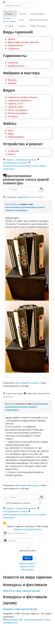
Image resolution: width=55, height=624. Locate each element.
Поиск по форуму (10, 21)
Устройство (13, 150)
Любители (13, 62)
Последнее (7, 18)
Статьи (22, 13)
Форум (8, 13)
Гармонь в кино (15, 106)
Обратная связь (38, 25)
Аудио (11, 133)
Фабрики (12, 83)
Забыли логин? (27, 566)
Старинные (13, 48)
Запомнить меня (27, 550)
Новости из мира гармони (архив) (21, 590)
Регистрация (33, 382)
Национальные (15, 45)
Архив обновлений (38, 19)
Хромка (11, 38)
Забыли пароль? (27, 563)
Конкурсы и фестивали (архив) (20, 608)
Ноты (21, 19)
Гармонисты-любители (19, 100)
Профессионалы (16, 65)
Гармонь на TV (15, 103)
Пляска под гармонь (18, 113)
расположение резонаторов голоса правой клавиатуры (25, 209)
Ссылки (21, 25)
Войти (19, 382)
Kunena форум (34, 529)
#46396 (47, 393)
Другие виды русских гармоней (23, 42)
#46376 (26, 197)
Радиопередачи (16, 136)
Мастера (12, 79)
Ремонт (11, 154)
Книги (10, 130)
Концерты (13, 116)
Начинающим (37, 13)
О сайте (9, 25)
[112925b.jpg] (27, 264)
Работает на (20, 529)
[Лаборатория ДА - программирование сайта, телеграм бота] (27, 620)
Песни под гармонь (17, 109)
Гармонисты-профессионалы (22, 97)
